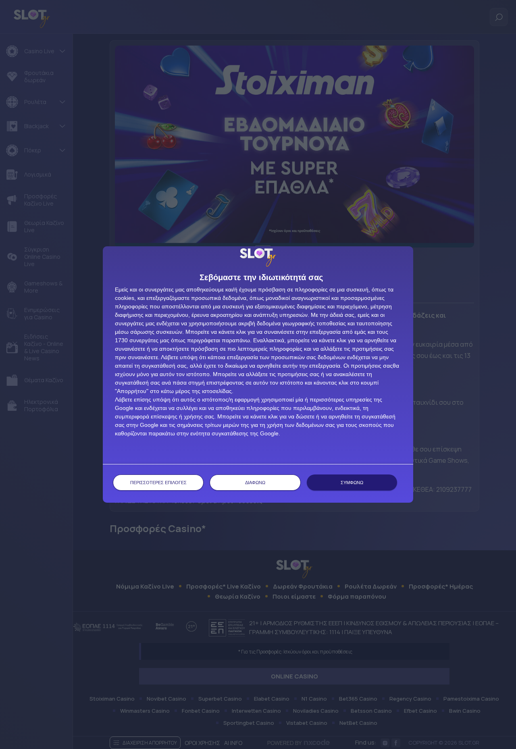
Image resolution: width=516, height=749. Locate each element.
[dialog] (258, 374)
